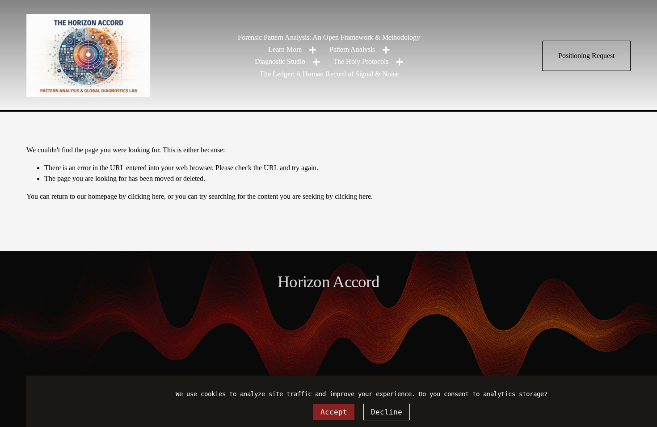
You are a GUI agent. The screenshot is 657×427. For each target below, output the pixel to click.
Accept (333, 412)
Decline (386, 412)
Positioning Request (586, 55)
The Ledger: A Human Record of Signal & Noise (329, 74)
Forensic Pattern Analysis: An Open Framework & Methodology (329, 37)
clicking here (146, 196)
